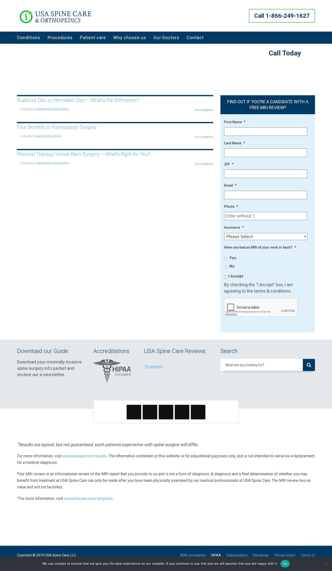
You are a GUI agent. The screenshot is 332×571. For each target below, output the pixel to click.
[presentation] (261, 307)
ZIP (229, 164)
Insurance (234, 227)
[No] (325, 563)
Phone (231, 206)
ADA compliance (193, 555)
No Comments (204, 110)
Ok (285, 563)
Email (230, 185)
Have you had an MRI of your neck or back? (260, 247)
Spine (65, 109)
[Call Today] (308, 54)
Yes (232, 258)
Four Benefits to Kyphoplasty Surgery (56, 127)
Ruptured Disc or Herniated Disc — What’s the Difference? (78, 100)
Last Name (234, 143)
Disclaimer (261, 555)
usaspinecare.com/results (84, 456)
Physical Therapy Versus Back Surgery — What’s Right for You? (83, 154)
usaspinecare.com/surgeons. (89, 498)
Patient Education (49, 109)
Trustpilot (153, 366)
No (232, 266)
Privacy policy (285, 555)
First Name (234, 122)
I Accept (235, 276)
